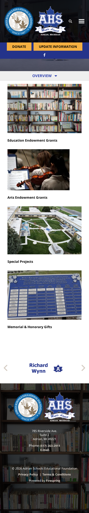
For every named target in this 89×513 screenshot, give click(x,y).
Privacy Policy (28, 474)
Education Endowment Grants (32, 140)
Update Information (58, 46)
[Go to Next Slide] (83, 368)
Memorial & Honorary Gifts (29, 327)
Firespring (53, 480)
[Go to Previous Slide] (5, 368)
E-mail (44, 450)
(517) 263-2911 (50, 446)
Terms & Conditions (56, 474)
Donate (19, 46)
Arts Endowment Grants (27, 197)
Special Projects (20, 261)
